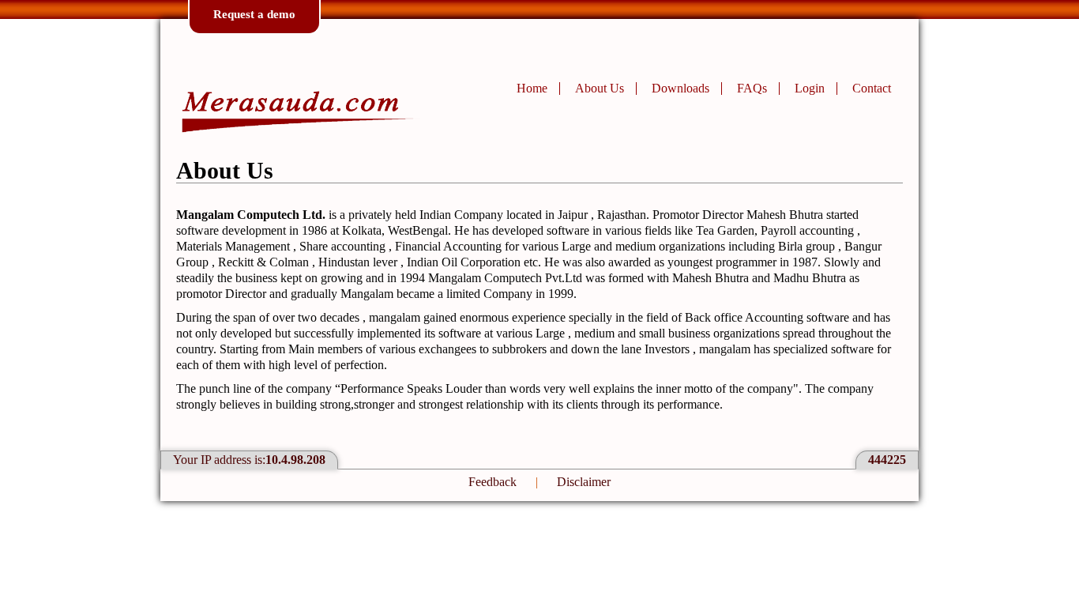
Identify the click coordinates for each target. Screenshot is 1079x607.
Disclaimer (584, 481)
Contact (871, 88)
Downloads (680, 88)
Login (810, 88)
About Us (599, 88)
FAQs (752, 88)
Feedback (492, 481)
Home (532, 88)
